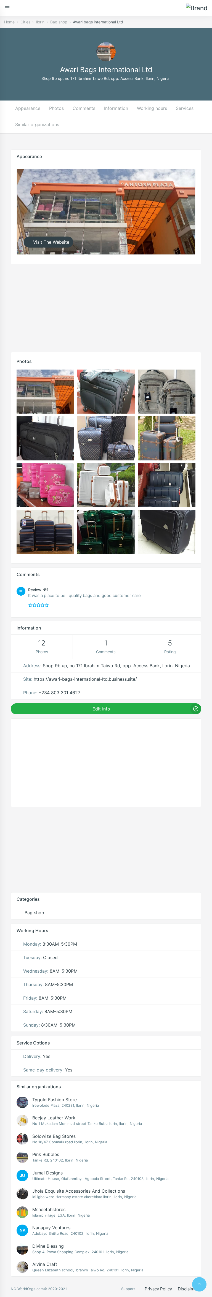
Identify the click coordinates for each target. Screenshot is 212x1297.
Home (9, 22)
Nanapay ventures (51, 1227)
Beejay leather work (53, 1117)
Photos (56, 108)
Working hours (152, 108)
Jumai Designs (47, 1173)
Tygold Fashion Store (54, 1099)
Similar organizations (37, 124)
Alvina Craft (44, 1264)
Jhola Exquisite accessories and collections (78, 1191)
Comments (84, 108)
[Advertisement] (106, 306)
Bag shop (58, 22)
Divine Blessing (48, 1246)
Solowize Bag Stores (54, 1136)
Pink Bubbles (45, 1154)
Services (185, 108)
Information (116, 108)
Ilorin (40, 22)
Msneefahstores (48, 1209)
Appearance (27, 108)
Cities (25, 22)
